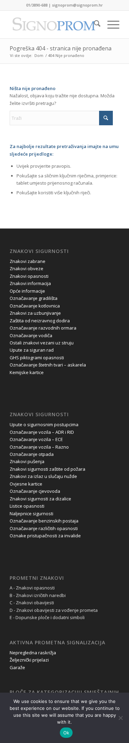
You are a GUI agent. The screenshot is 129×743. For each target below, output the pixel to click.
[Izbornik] (109, 24)
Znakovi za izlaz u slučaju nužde (43, 476)
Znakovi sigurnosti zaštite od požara (47, 469)
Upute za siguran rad (32, 350)
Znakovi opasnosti (29, 276)
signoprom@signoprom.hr (77, 5)
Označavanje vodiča (31, 335)
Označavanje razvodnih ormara (43, 328)
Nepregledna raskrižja (33, 652)
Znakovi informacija (30, 283)
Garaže (17, 667)
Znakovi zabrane (27, 261)
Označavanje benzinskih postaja (44, 521)
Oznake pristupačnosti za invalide (45, 535)
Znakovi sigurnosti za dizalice (40, 499)
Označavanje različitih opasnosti (44, 528)
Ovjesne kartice (26, 484)
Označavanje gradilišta (33, 298)
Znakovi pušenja (27, 461)
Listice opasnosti (27, 506)
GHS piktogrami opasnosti (37, 357)
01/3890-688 (36, 5)
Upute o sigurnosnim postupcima (44, 424)
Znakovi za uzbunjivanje (35, 313)
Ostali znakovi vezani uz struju (42, 343)
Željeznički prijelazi (29, 660)
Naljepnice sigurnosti (31, 513)
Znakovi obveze (26, 268)
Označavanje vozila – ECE (36, 439)
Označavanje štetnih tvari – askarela (48, 365)
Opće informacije (27, 291)
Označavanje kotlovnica (35, 306)
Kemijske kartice (27, 372)
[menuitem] (93, 24)
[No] (120, 717)
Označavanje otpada (32, 454)
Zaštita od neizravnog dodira (40, 320)
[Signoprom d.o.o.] (53, 24)
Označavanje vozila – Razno (39, 447)
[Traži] (93, 24)
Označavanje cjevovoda (35, 491)
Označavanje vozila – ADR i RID (42, 432)
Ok (66, 732)
